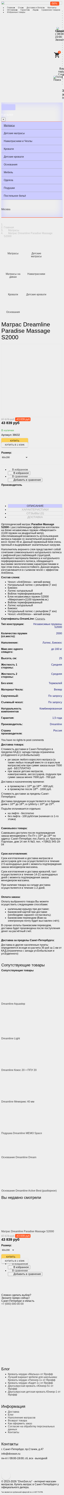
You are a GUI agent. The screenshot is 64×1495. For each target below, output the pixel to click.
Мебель (8, 172)
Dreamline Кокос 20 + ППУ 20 (19, 1070)
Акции (35, 10)
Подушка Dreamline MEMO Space (21, 1133)
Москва (5, 209)
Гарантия (25, 10)
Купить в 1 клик (14, 444)
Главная (11, 8)
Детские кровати (14, 156)
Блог (11, 1414)
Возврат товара (17, 1420)
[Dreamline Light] (21, 1020)
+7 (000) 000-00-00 (12, 1303)
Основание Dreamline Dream (18, 1157)
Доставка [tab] (35, 517)
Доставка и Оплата (35, 8)
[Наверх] (6, 1475)
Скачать (40, 618)
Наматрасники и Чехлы (18, 141)
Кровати (9, 148)
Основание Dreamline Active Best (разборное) (29, 1190)
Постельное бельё (15, 195)
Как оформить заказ (20, 1423)
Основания (10, 164)
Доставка (13, 1411)
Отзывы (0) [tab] (35, 513)
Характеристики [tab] (35, 509)
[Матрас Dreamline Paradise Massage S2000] (21, 1215)
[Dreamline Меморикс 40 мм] (21, 1085)
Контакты (52, 8)
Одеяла (8, 180)
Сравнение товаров (51, 10)
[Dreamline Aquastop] (21, 986)
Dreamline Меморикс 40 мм (17, 1101)
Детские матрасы (14, 133)
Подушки (9, 188)
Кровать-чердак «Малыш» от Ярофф (30, 1374)
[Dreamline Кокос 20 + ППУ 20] (21, 1054)
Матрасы (9, 125)
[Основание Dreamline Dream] (21, 1145)
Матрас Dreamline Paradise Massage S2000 (27, 1231)
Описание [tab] (35, 505)
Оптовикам (12, 10)
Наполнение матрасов (21, 1417)
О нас (20, 8)
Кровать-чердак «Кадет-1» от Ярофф (30, 1383)
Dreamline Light (10, 1038)
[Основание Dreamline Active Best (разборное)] (21, 1173)
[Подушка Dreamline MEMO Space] (21, 1117)
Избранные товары (16, 12)
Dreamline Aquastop (13, 1003)
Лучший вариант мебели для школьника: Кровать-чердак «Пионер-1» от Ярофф (32, 1378)
